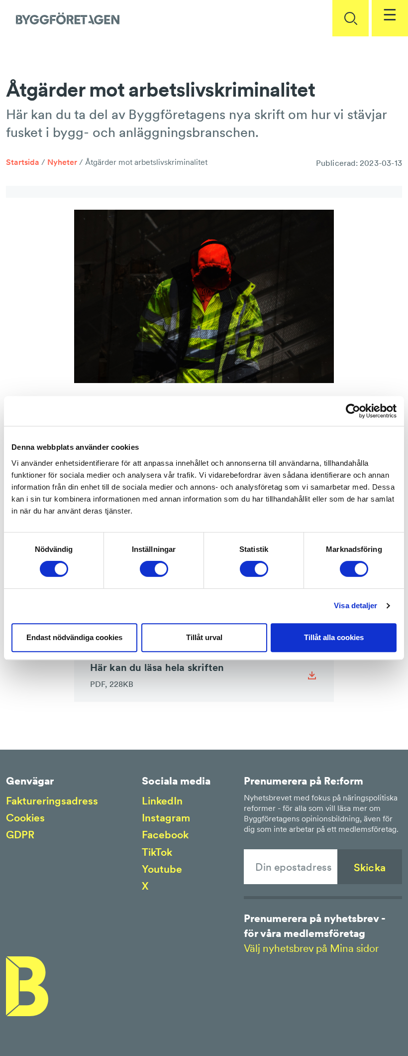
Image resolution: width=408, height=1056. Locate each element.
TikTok (157, 852)
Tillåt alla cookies (334, 637)
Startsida (22, 162)
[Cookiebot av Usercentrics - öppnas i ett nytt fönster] (353, 410)
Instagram (166, 817)
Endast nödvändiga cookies (74, 637)
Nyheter (62, 162)
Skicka (370, 867)
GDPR (20, 834)
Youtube (162, 869)
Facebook (165, 834)
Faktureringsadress (52, 800)
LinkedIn (162, 800)
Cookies (25, 817)
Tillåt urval (204, 637)
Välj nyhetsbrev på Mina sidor (311, 948)
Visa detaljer (355, 605)
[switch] (154, 569)
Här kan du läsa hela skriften (157, 675)
